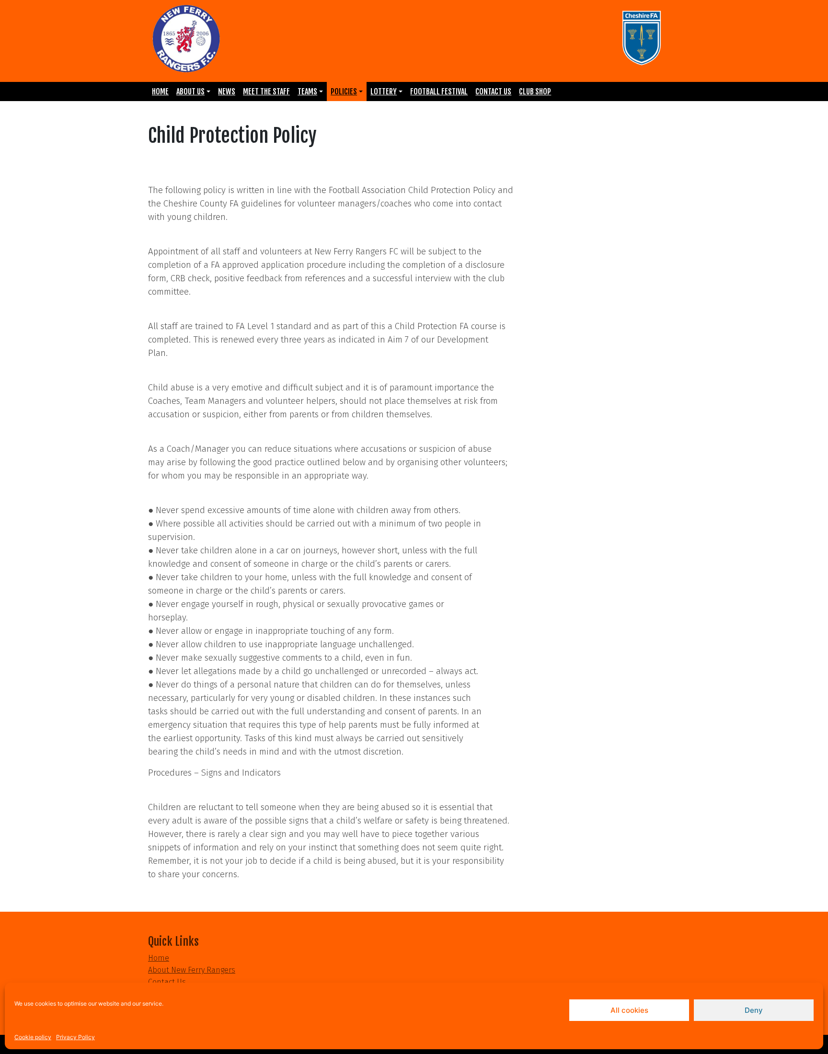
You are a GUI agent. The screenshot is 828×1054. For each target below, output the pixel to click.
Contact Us (493, 91)
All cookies (629, 1010)
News (226, 91)
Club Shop (535, 91)
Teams (307, 91)
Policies (344, 91)
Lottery (383, 91)
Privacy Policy (75, 1037)
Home (160, 91)
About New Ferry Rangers (191, 969)
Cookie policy (32, 1037)
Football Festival (439, 91)
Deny (754, 1010)
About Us (190, 91)
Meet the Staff (266, 91)
